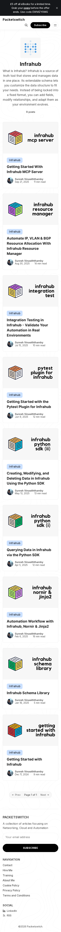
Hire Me (7, 870)
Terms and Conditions (16, 895)
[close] (57, 8)
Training (8, 875)
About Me (9, 880)
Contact (7, 865)
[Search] (26, 25)
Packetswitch (34, 926)
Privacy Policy (11, 890)
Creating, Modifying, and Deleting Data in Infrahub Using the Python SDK (28, 478)
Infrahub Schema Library (28, 693)
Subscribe (40, 25)
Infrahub (14, 160)
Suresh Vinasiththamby (29, 179)
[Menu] (55, 25)
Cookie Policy (11, 885)
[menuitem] (16, 865)
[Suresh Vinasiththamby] (10, 180)
